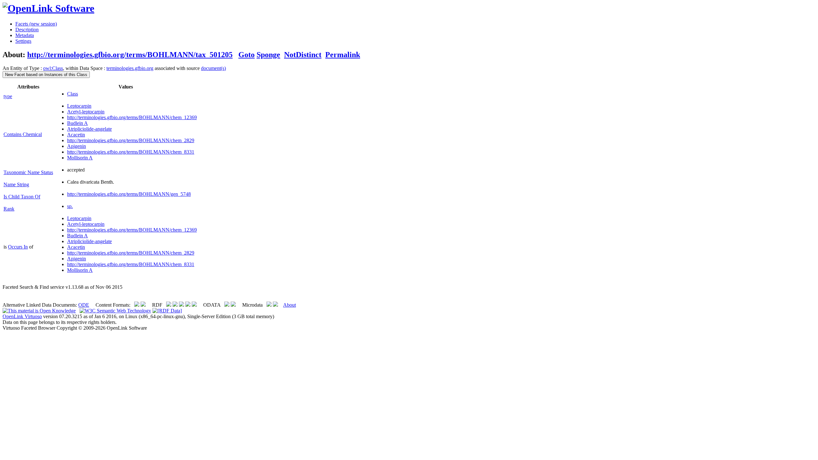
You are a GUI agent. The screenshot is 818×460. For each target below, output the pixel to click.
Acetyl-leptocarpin (85, 111)
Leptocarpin (79, 106)
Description (27, 29)
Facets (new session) (36, 24)
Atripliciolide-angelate (89, 129)
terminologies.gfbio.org (129, 68)
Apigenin (76, 146)
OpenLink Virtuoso (22, 316)
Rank (9, 208)
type (8, 96)
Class (72, 93)
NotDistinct (302, 54)
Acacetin (76, 134)
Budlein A (77, 123)
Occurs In (18, 246)
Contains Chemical (23, 134)
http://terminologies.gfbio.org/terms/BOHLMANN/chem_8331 (130, 152)
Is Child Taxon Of (22, 196)
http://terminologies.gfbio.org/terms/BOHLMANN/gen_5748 (129, 194)
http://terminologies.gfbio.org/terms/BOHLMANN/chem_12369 (132, 117)
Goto (246, 54)
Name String (16, 184)
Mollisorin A (80, 157)
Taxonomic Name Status (28, 172)
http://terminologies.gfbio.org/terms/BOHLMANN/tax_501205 (130, 54)
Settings (23, 41)
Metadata (24, 35)
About (289, 305)
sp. (70, 206)
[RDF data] (167, 310)
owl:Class (53, 68)
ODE (83, 305)
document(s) (213, 68)
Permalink (342, 54)
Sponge (268, 54)
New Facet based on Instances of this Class (46, 74)
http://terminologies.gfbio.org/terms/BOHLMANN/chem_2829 (130, 140)
